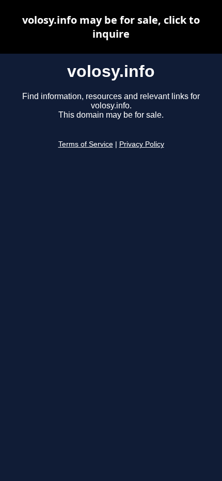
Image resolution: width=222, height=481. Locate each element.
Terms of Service (85, 144)
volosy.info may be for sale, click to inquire (111, 27)
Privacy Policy (141, 144)
